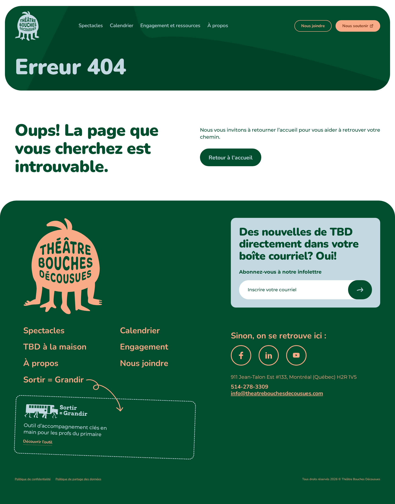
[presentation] (360, 289)
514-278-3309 (249, 386)
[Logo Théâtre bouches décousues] (35, 26)
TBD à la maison (54, 346)
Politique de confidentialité (33, 479)
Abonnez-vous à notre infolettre (280, 272)
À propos (40, 363)
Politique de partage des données (78, 479)
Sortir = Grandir (53, 379)
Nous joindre (144, 363)
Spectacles (44, 330)
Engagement (144, 346)
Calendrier (140, 330)
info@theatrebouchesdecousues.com (277, 393)
